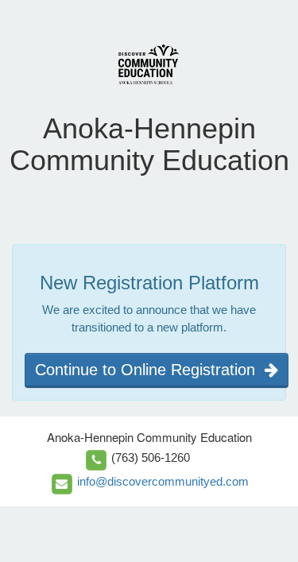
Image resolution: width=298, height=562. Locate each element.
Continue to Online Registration (150, 369)
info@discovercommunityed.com (163, 481)
